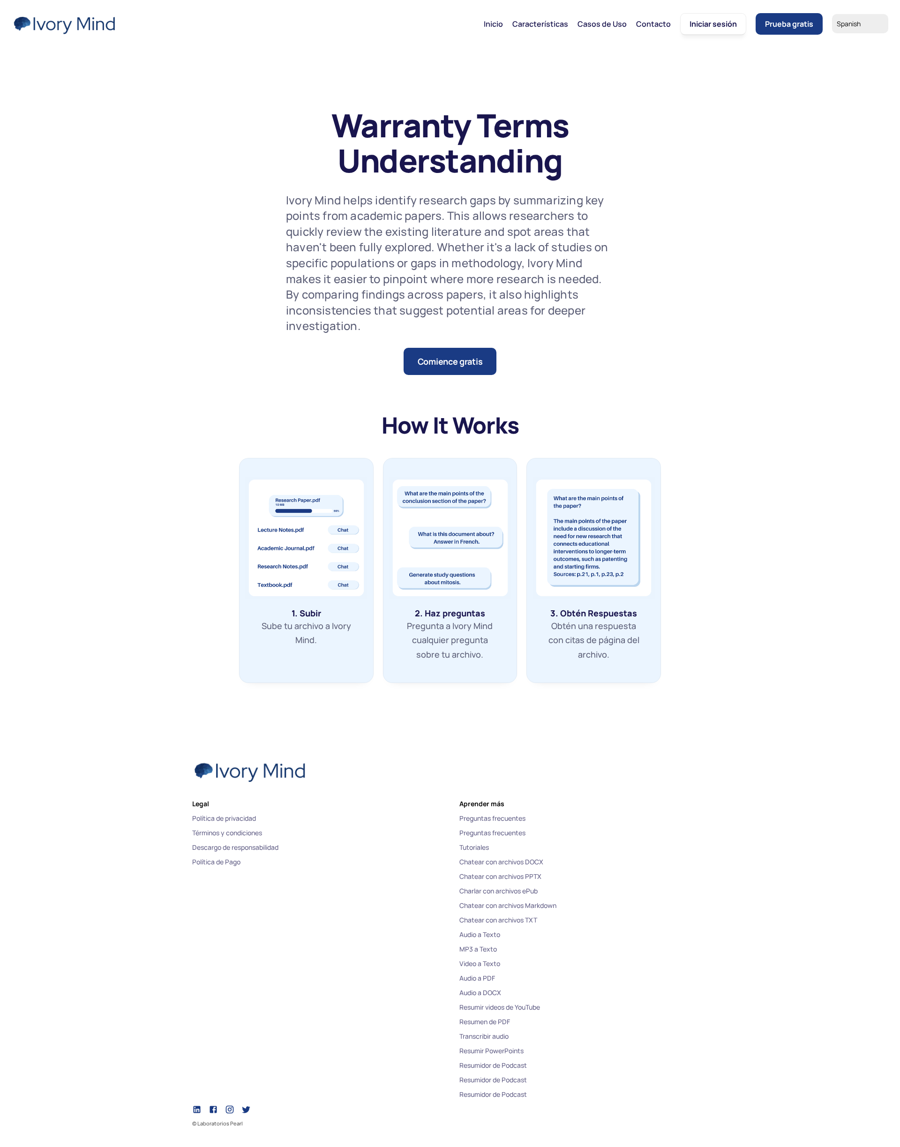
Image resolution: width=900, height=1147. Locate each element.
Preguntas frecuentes (492, 818)
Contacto (653, 24)
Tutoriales (474, 847)
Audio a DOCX (480, 992)
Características (540, 24)
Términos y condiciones (227, 832)
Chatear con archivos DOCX (501, 861)
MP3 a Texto (478, 949)
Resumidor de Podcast (493, 1065)
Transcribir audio (484, 1036)
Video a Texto (479, 963)
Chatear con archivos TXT (498, 919)
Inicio (493, 24)
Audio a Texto (479, 934)
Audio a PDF (477, 978)
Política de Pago (216, 861)
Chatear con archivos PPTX (500, 876)
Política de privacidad (224, 818)
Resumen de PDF (484, 1021)
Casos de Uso (602, 24)
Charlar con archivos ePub (498, 890)
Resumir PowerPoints (491, 1050)
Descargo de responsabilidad (235, 847)
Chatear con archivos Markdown (507, 905)
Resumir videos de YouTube (499, 1007)
